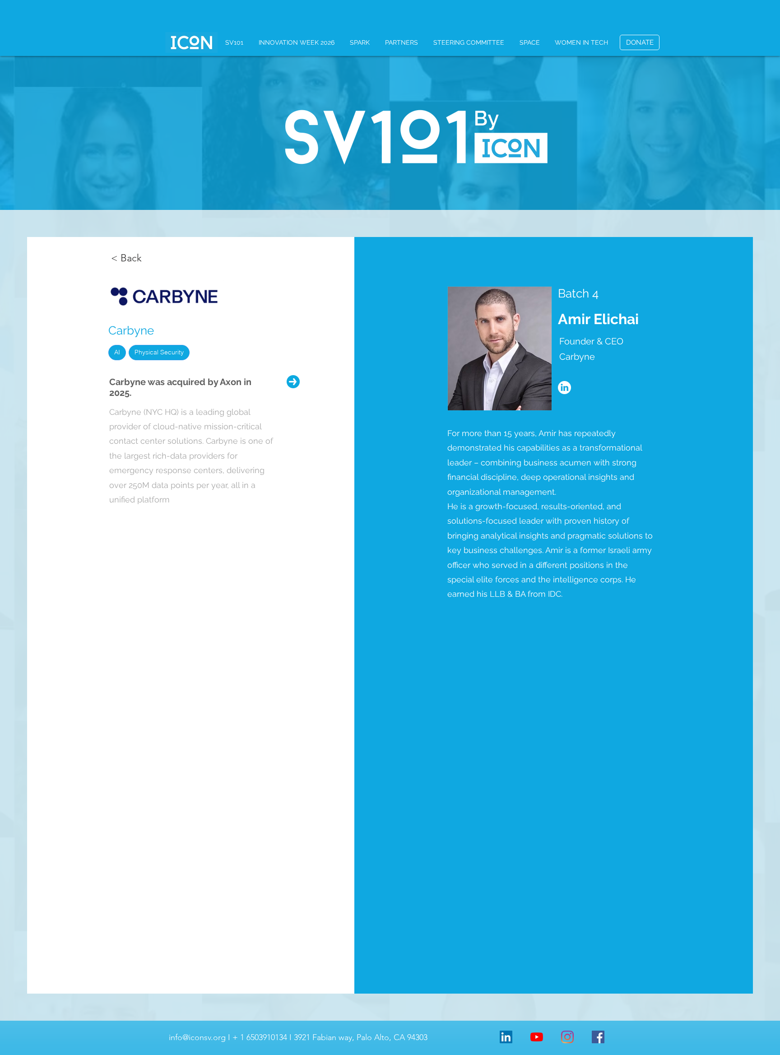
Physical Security (159, 352)
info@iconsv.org (197, 1037)
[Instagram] (567, 1037)
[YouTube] (536, 1037)
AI (117, 352)
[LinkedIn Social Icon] (506, 1037)
